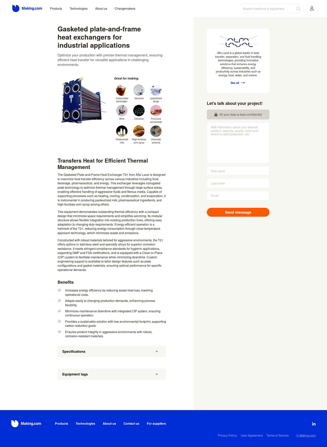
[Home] (27, 8)
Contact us (131, 423)
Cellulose (139, 118)
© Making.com (306, 435)
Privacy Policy (227, 435)
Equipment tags (75, 374)
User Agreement (252, 435)
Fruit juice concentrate (156, 120)
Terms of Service (277, 435)
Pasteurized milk (122, 141)
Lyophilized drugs (156, 100)
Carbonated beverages (122, 100)
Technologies (79, 8)
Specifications (73, 351)
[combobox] (271, 8)
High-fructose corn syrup (139, 141)
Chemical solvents (156, 141)
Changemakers (125, 8)
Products (56, 8)
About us (101, 8)
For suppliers (156, 423)
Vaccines (139, 98)
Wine (122, 118)
